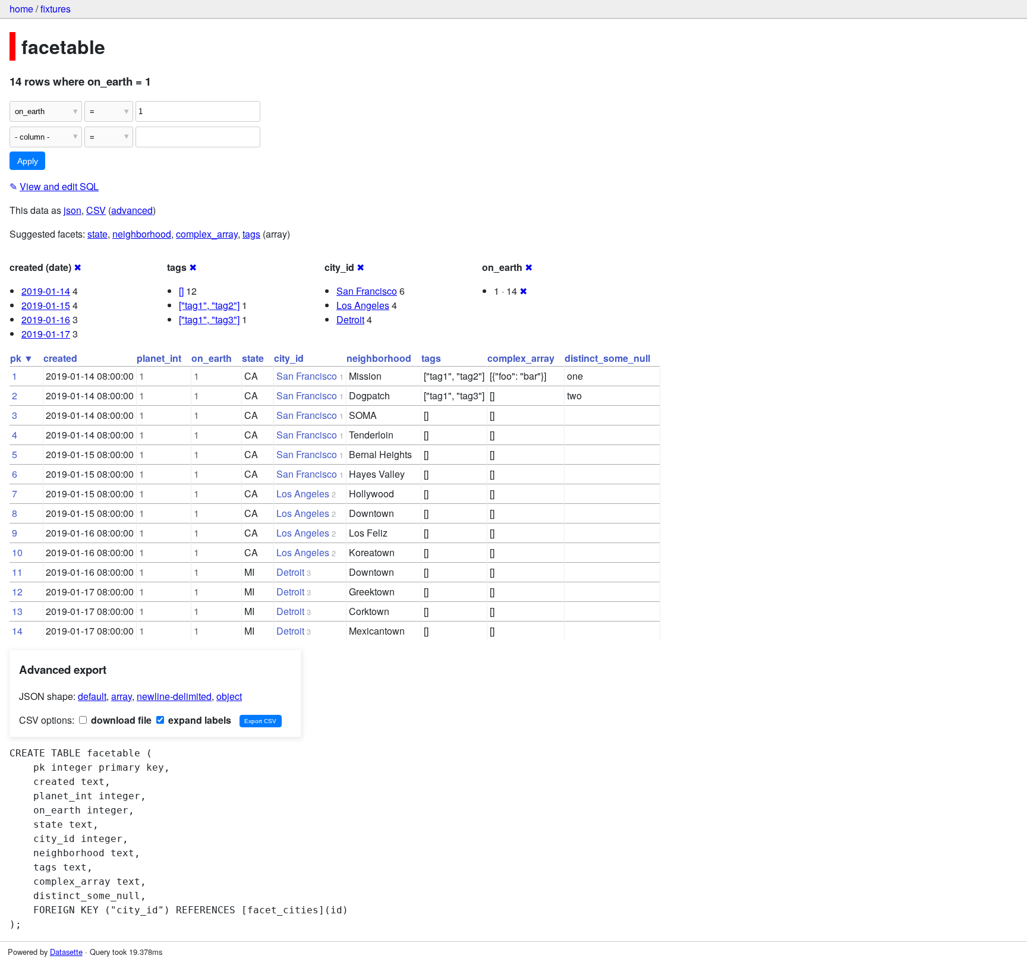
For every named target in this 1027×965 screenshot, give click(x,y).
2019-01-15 (45, 305)
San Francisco (366, 291)
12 (17, 591)
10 (17, 552)
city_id (289, 358)
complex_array (207, 234)
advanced (132, 210)
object (229, 696)
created (60, 358)
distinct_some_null (607, 358)
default (92, 696)
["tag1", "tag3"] (209, 319)
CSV (96, 210)
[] (181, 291)
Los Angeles (362, 305)
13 (17, 611)
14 (17, 631)
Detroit (350, 319)
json (72, 210)
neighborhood (141, 234)
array (121, 696)
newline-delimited (174, 696)
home (21, 8)
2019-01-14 (45, 291)
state (97, 234)
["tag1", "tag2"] (209, 305)
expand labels (198, 720)
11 (17, 572)
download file (120, 720)
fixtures (55, 8)
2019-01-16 (45, 319)
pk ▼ (21, 358)
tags (251, 234)
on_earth (211, 358)
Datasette (66, 951)
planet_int (159, 358)
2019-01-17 (45, 333)
